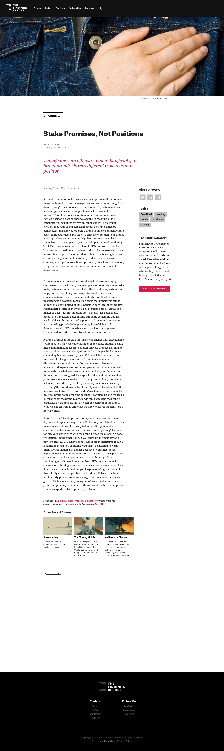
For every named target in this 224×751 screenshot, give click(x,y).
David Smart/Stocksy (156, 98)
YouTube (129, 714)
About (37, 8)
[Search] (101, 8)
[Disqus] (88, 625)
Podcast (89, 8)
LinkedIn (60, 501)
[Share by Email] (157, 197)
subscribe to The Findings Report (83, 501)
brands (144, 219)
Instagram (129, 710)
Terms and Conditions (103, 741)
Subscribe (75, 8)
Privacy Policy (124, 741)
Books (59, 8)
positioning (158, 219)
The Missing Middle (84, 537)
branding (160, 214)
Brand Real (146, 214)
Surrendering (50, 537)
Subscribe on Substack (154, 289)
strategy (145, 224)
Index (48, 8)
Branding (51, 116)
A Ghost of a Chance (116, 537)
